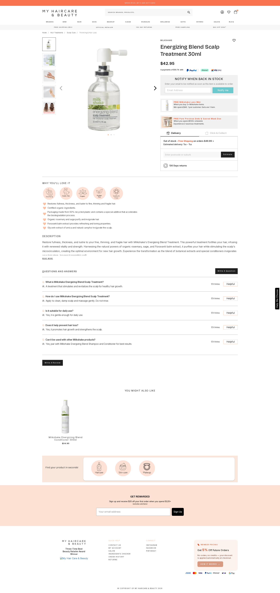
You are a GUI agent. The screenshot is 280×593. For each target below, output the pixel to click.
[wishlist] (234, 40)
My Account (114, 548)
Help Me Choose (277, 298)
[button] (155, 88)
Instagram (151, 545)
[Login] (222, 12)
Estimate (227, 154)
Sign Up (178, 512)
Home (44, 33)
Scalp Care (71, 33)
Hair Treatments (56, 33)
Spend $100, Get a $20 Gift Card (140, 3)
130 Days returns (178, 165)
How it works (210, 564)
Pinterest (151, 551)
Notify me (223, 90)
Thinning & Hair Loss (88, 33)
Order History (116, 557)
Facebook (151, 548)
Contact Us (114, 545)
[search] (188, 12)
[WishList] (229, 12)
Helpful (230, 284)
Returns (112, 560)
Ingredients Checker (119, 554)
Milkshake (166, 40)
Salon (111, 551)
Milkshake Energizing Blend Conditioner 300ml (66, 438)
